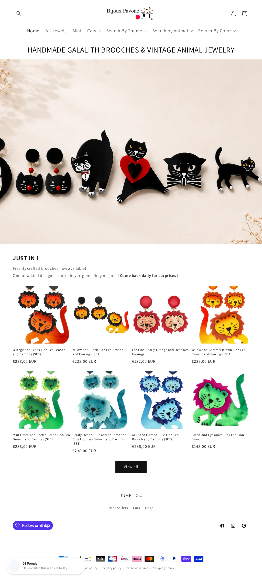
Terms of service (137, 568)
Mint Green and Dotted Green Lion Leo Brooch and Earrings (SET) (41, 437)
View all (131, 466)
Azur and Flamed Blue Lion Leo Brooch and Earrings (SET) (155, 437)
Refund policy (88, 568)
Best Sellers (118, 507)
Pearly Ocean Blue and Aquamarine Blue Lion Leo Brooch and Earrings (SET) (99, 439)
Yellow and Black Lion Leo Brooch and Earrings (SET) (97, 352)
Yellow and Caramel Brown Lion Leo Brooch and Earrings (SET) (219, 352)
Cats (136, 507)
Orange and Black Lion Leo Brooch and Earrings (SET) (39, 352)
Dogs (149, 507)
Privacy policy (112, 568)
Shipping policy (163, 568)
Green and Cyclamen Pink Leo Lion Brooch (218, 437)
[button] (18, 13)
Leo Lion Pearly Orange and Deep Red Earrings (160, 352)
